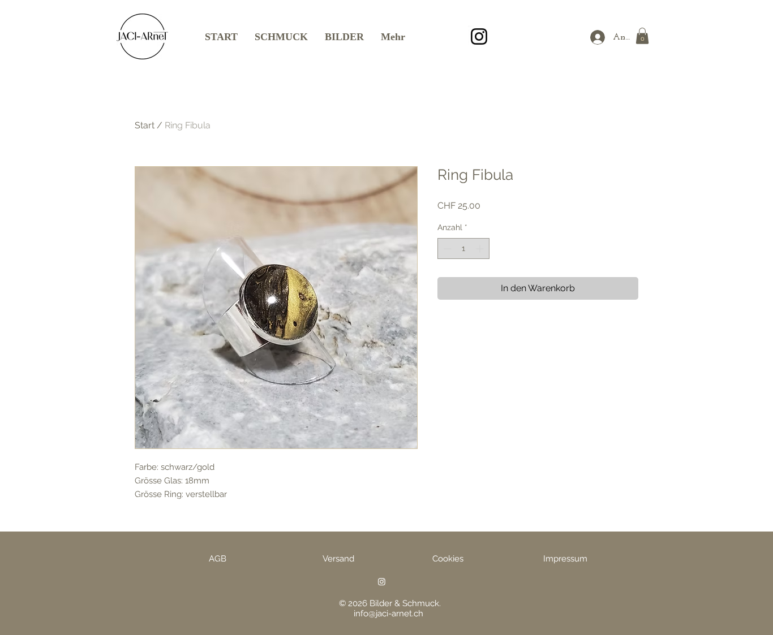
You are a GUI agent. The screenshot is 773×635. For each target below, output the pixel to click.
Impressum (565, 559)
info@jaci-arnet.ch (388, 613)
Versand (338, 559)
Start (144, 125)
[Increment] (481, 248)
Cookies (447, 559)
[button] (642, 36)
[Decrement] (446, 248)
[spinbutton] (463, 248)
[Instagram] (479, 36)
